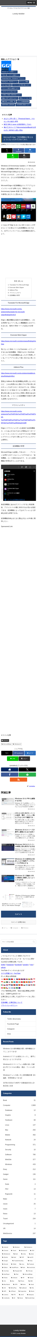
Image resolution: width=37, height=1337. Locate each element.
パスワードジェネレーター (9, 91)
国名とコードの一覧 (25, 98)
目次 (15, 281)
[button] (24, 156)
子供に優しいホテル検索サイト (10, 75)
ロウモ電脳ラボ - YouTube (10, 973)
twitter (3, 965)
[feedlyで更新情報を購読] (27, 775)
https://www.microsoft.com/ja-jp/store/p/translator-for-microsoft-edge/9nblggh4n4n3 (13, 312)
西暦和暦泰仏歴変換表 (8, 104)
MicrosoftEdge (7, 744)
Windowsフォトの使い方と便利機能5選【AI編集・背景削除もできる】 (19, 1076)
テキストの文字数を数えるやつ (21, 85)
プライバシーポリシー (9, 1005)
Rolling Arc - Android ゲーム (9, 81)
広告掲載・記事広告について (11, 1002)
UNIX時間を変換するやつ (23, 104)
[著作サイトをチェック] (9, 769)
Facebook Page (13, 1024)
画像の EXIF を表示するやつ (10, 98)
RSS (9, 1034)
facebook (18, 965)
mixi (31, 965)
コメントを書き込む (18, 922)
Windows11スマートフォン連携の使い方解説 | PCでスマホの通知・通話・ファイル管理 (19, 1067)
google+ (26, 965)
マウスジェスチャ (15, 292)
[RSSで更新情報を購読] (18, 780)
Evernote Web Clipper (17, 287)
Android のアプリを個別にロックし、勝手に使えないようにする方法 (19, 1058)
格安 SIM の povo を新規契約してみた (18, 124)
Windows (5, 740)
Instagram (10, 965)
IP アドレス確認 (23, 81)
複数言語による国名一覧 (9, 101)
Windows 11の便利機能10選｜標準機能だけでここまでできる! (19, 1050)
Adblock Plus (14, 290)
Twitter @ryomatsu (14, 1019)
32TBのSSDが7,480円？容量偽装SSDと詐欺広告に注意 (19, 1084)
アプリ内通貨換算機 (23, 101)
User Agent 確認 (6, 85)
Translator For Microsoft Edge (19, 285)
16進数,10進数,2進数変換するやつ (11, 95)
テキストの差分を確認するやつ (10, 88)
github (3, 967)
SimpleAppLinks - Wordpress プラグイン (13, 78)
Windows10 (17, 744)
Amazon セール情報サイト (9, 72)
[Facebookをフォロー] (9, 775)
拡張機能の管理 (15, 295)
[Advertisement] (18, 37)
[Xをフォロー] (27, 769)
